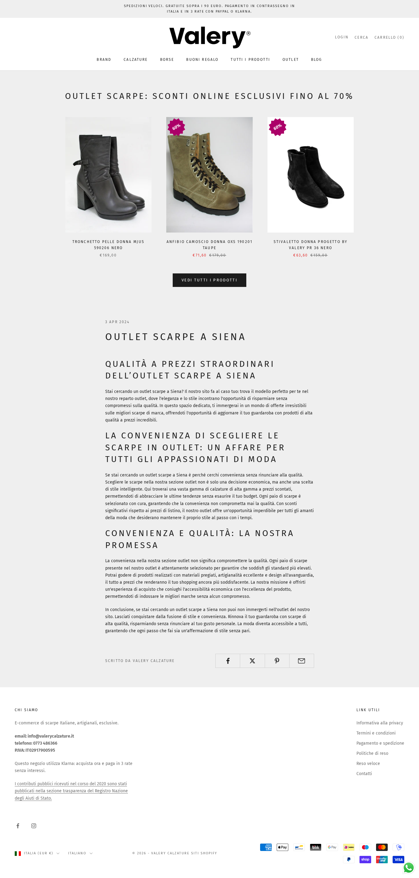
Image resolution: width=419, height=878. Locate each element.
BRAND (104, 59)
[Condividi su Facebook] (228, 661)
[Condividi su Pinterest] (277, 661)
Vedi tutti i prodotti (209, 280)
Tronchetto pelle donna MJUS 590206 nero (108, 245)
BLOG (316, 59)
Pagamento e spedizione (380, 743)
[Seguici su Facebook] (18, 826)
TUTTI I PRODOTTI (250, 59)
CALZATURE (136, 59)
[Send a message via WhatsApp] (409, 867)
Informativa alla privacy (379, 723)
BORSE (167, 59)
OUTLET (291, 59)
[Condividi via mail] (302, 661)
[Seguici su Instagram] (34, 826)
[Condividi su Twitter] (252, 661)
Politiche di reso (372, 753)
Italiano (77, 853)
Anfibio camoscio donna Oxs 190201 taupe (209, 245)
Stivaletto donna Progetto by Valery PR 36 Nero (311, 245)
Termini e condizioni (376, 733)
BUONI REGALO (202, 59)
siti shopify (204, 853)
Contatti (364, 773)
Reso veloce (368, 763)
